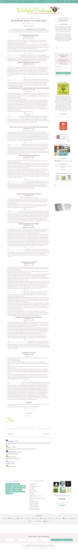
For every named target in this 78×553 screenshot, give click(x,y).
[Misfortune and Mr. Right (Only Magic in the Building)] (60, 155)
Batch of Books (32, 490)
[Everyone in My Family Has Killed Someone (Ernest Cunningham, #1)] (69, 148)
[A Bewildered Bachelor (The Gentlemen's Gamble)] (67, 148)
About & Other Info (10, 1)
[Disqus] (29, 453)
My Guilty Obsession (33, 502)
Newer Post (11, 433)
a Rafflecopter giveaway (28, 408)
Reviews (20, 1)
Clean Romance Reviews (34, 509)
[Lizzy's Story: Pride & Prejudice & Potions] (55, 148)
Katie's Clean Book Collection (35, 495)
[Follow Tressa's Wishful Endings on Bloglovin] (62, 505)
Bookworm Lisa (32, 497)
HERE (31, 115)
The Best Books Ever (33, 501)
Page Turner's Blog (33, 505)
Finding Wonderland (33, 483)
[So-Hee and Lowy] (58, 154)
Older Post (46, 433)
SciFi (24, 487)
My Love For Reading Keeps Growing (37, 498)
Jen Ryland (31, 485)
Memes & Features (29, 1)
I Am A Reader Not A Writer (35, 486)
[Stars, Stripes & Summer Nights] (62, 148)
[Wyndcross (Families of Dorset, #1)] (64, 152)
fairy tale (8, 493)
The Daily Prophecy (33, 491)
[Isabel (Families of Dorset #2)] (67, 152)
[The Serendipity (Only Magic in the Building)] (64, 155)
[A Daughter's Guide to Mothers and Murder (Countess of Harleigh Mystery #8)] (55, 155)
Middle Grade (8, 487)
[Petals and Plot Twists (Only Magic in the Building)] (62, 155)
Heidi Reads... (32, 489)
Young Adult (22, 491)
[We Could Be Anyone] (60, 148)
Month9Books (37, 18)
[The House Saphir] (55, 152)
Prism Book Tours (41, 1)
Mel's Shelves (32, 494)
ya (11, 493)
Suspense (20, 489)
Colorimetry (31, 487)
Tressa (62, 135)
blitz (18, 18)
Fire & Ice (31, 493)
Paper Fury (31, 499)
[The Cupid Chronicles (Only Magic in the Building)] (67, 155)
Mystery (14, 487)
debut (31, 18)
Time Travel (8, 491)
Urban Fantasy (15, 491)
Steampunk (8, 489)
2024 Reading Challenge (63, 134)
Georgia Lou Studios (50, 548)
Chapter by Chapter (25, 18)
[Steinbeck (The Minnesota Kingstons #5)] (69, 152)
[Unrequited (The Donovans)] (62, 152)
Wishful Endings (35, 548)
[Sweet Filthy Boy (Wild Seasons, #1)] (58, 148)
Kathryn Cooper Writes (34, 506)
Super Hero (14, 489)
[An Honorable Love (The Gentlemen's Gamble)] (64, 148)
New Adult (19, 487)
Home (2, 1)
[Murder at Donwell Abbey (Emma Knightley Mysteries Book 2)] (58, 152)
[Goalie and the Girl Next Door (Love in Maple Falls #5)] (60, 152)
